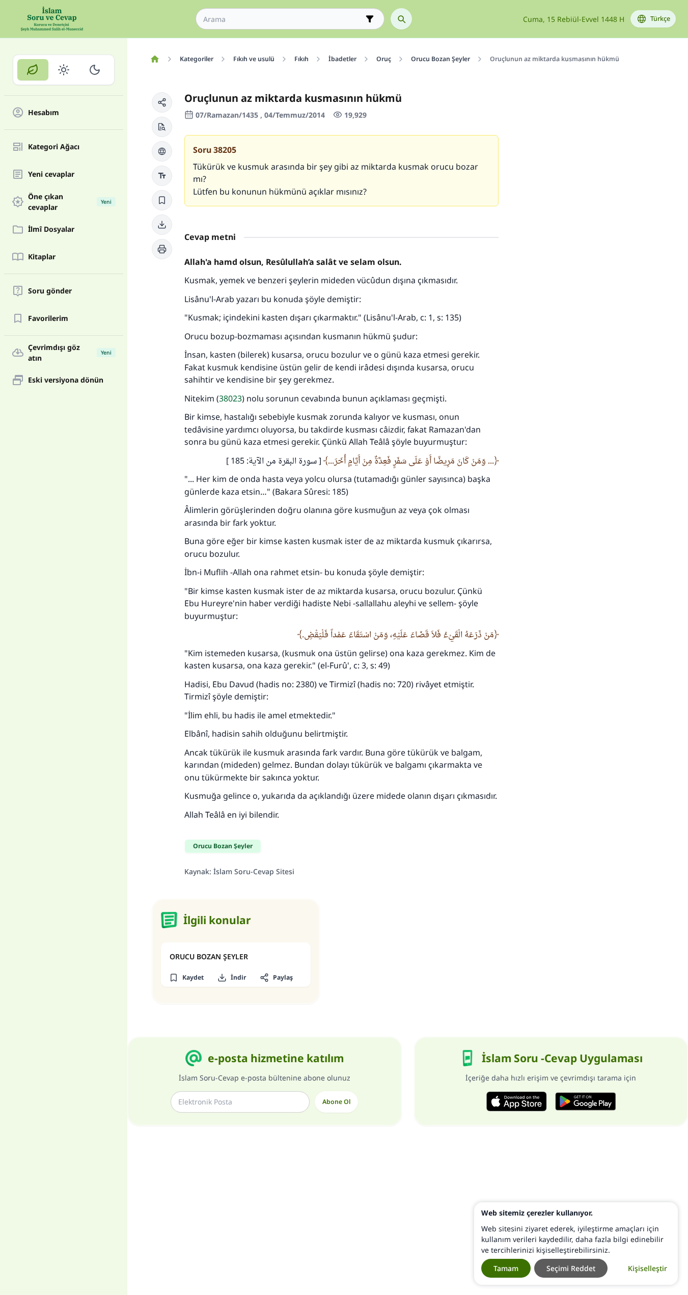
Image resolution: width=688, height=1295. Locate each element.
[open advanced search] (370, 19)
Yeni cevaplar (51, 174)
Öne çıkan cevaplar (70, 202)
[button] (162, 102)
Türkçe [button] (660, 18)
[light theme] (63, 69)
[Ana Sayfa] (155, 59)
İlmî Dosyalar (51, 229)
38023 (230, 398)
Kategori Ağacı (53, 147)
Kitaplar (42, 257)
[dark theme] (94, 69)
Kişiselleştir (647, 1268)
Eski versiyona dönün (65, 380)
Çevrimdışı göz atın (70, 352)
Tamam (505, 1268)
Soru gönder (50, 291)
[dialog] (576, 1243)
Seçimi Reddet (570, 1268)
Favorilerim (48, 318)
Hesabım (43, 113)
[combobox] (283, 19)
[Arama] (401, 19)
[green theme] (32, 69)
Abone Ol (336, 1101)
